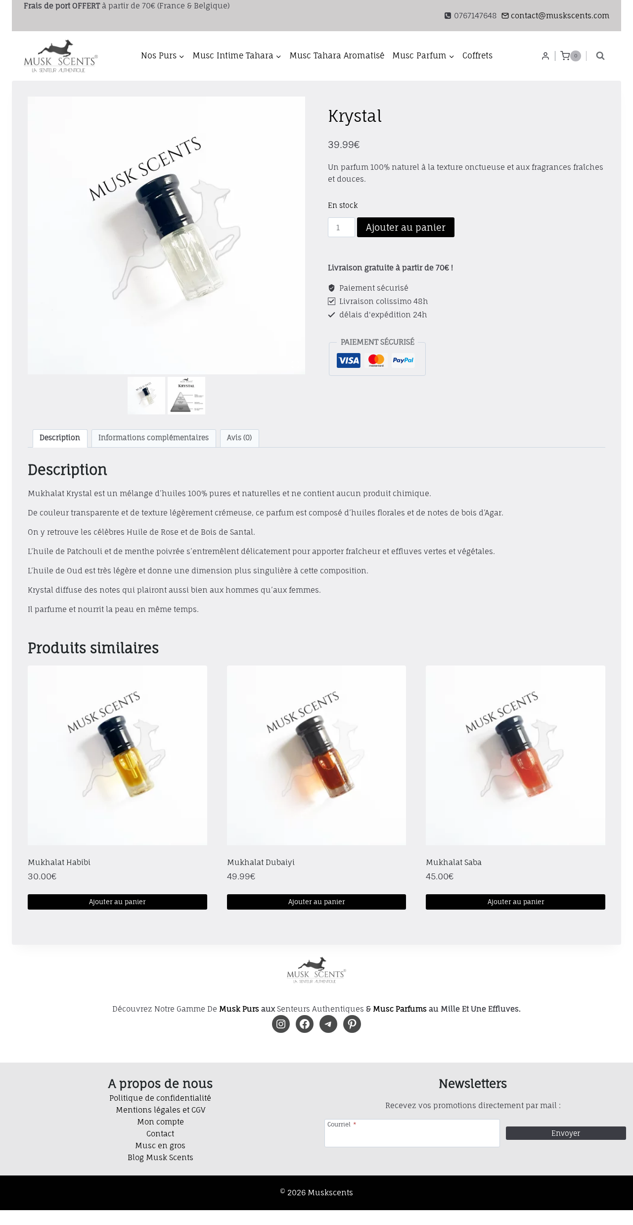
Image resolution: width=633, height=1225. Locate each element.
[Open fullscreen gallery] (295, 364)
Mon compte (160, 1121)
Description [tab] (60, 438)
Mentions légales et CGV (160, 1110)
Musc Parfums (400, 1009)
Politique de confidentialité (160, 1098)
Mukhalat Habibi (59, 862)
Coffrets (477, 55)
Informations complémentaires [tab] (153, 438)
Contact (160, 1133)
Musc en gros (160, 1145)
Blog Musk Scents (160, 1157)
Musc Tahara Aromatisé (336, 55)
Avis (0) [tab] (239, 438)
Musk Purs (239, 1009)
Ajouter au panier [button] (117, 902)
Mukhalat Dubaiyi (261, 862)
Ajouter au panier (406, 227)
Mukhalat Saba (454, 862)
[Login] (545, 56)
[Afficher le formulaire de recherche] (600, 56)
